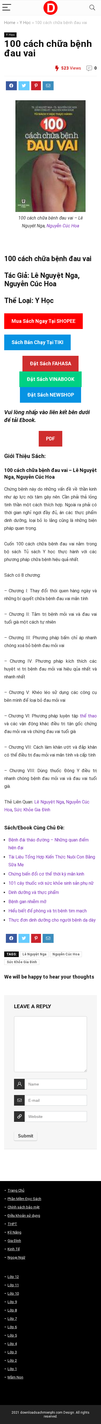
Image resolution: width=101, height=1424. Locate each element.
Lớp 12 (13, 1277)
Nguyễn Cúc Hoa (63, 225)
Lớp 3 (12, 1352)
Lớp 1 (12, 1369)
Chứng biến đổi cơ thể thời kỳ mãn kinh (46, 874)
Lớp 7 (12, 1318)
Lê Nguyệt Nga (49, 802)
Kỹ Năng (14, 1232)
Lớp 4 (12, 1344)
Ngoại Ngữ (16, 1257)
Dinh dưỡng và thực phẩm (33, 892)
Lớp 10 (13, 1293)
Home (9, 22)
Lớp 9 (12, 1302)
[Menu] (6, 7)
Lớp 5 (12, 1335)
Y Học (25, 22)
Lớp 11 (13, 1285)
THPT (12, 1224)
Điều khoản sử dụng (24, 1215)
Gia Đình (14, 1241)
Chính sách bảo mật (24, 1207)
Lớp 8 (12, 1310)
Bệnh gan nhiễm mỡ (27, 901)
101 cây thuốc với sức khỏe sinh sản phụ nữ (51, 883)
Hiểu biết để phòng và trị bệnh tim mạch (47, 910)
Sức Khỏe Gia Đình (32, 809)
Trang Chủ (16, 1190)
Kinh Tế (14, 1249)
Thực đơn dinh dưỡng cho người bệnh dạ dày (52, 920)
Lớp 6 (12, 1327)
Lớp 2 (12, 1360)
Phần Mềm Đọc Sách (24, 1199)
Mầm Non (15, 1377)
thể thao (88, 716)
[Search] (92, 7)
